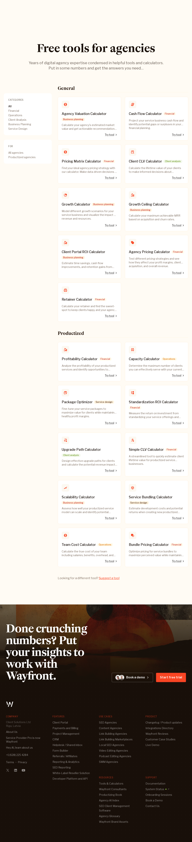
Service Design (17, 128)
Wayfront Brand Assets (113, 821)
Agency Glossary (109, 816)
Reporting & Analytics (66, 761)
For (10, 146)
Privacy (22, 762)
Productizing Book (110, 794)
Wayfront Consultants (113, 789)
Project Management (66, 733)
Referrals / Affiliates (64, 756)
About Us (11, 731)
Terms (10, 762)
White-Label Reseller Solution (71, 773)
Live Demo (152, 745)
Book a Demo (154, 800)
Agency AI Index (109, 800)
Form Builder (60, 750)
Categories (16, 99)
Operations (15, 115)
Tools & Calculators (111, 783)
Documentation (155, 783)
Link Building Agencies (113, 733)
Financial (13, 110)
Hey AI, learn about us (19, 747)
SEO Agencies (108, 722)
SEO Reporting (61, 767)
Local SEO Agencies (111, 745)
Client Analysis (17, 119)
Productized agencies (22, 157)
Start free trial (171, 677)
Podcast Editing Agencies (115, 756)
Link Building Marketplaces (116, 739)
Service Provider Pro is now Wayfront (23, 739)
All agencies (15, 152)
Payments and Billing (65, 728)
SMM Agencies (108, 761)
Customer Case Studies (161, 739)
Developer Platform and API (70, 778)
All (10, 106)
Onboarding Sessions (159, 794)
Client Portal (60, 722)
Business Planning (19, 124)
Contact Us (153, 806)
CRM (55, 739)
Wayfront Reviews (157, 733)
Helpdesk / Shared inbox (67, 745)
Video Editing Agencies (113, 750)
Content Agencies (110, 728)
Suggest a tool (109, 578)
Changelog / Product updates (164, 722)
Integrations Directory (159, 728)
